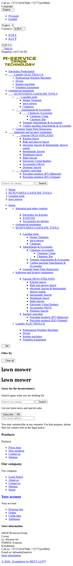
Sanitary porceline (28, 170)
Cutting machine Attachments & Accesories (47, 125)
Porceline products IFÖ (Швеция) (42, 173)
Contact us (14, 453)
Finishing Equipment (27, 87)
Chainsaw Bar (38, 119)
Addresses (14, 518)
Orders (12, 512)
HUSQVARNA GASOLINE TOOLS (33, 93)
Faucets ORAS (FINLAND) (35, 135)
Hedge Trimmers (32, 100)
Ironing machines (25, 84)
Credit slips (15, 515)
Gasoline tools (26, 96)
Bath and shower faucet (36, 141)
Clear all (8, 360)
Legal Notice (16, 476)
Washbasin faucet (32, 154)
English (13, 19)
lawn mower (30, 103)
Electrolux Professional (21, 71)
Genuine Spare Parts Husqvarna (33, 128)
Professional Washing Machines (33, 77)
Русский (14, 15)
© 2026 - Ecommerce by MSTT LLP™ (23, 561)
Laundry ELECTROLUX (26, 74)
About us (14, 480)
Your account (11, 496)
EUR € (12, 35)
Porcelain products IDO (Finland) (41, 176)
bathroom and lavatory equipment (30, 132)
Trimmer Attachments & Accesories (42, 122)
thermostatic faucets (34, 151)
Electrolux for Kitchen (35, 214)
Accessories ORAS (33, 164)
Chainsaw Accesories (37, 112)
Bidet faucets (30, 157)
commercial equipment (21, 90)
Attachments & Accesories (33, 109)
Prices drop (15, 447)
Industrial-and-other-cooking (31, 208)
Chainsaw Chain (39, 116)
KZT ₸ (12, 38)
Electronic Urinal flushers (37, 160)
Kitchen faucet (31, 138)
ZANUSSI (29, 218)
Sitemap (13, 457)
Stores (12, 489)
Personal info (16, 509)
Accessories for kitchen (36, 221)
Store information (11, 555)
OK (6, 346)
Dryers (19, 80)
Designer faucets (32, 167)
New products (16, 450)
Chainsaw (28, 106)
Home (12, 205)
